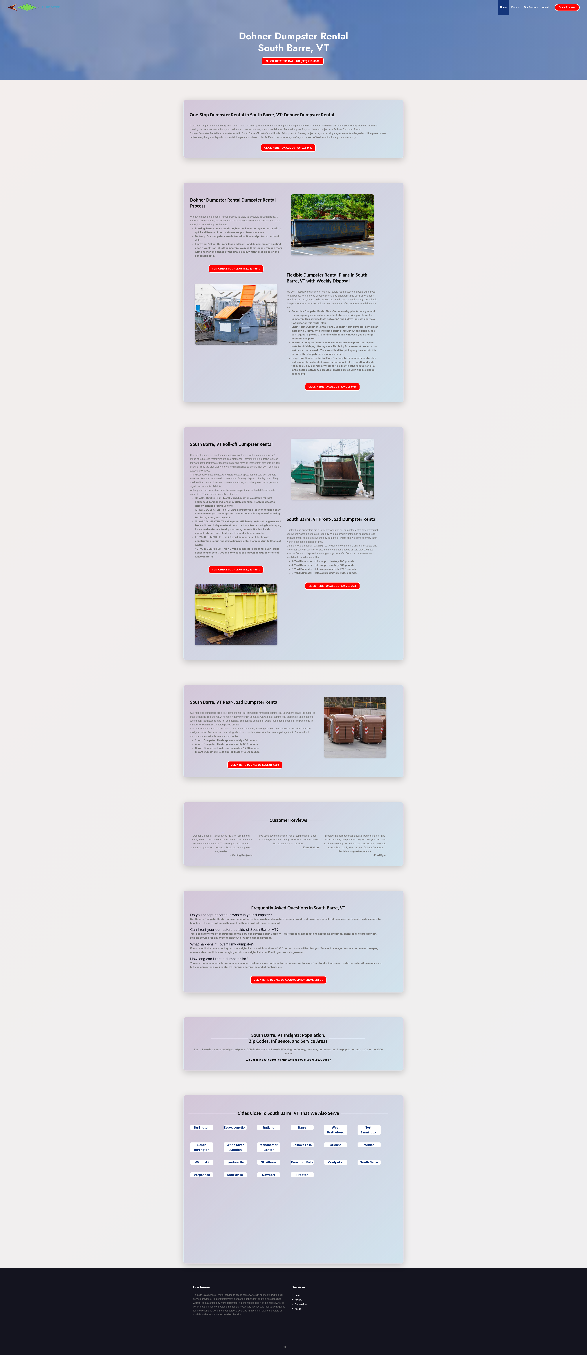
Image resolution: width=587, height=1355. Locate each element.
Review (515, 7)
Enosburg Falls (302, 1162)
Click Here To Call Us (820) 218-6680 (288, 147)
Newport (268, 1175)
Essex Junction (235, 1127)
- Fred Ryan (379, 855)
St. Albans (268, 1162)
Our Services (531, 7)
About (545, 7)
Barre (302, 1127)
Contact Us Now (567, 7)
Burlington (201, 1127)
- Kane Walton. (310, 847)
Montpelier (335, 1162)
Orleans (335, 1145)
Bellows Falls (302, 1145)
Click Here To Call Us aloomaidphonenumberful (288, 980)
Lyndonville (235, 1162)
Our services (300, 1304)
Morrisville (235, 1175)
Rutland (268, 1127)
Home (503, 7)
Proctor (302, 1175)
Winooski (202, 1162)
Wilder (369, 1145)
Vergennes (202, 1175)
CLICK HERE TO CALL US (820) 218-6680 (292, 61)
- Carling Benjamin (241, 855)
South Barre (369, 1162)
